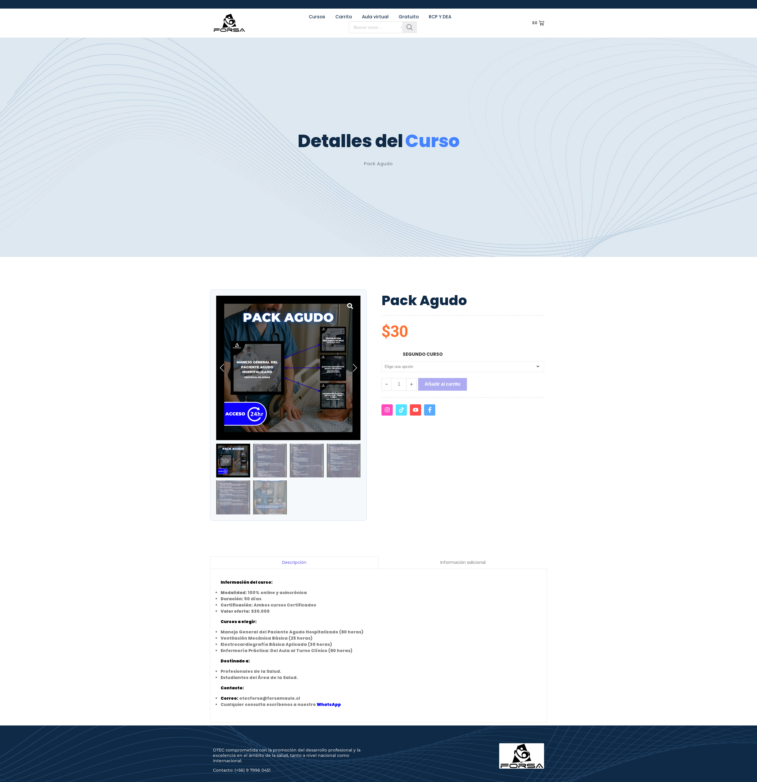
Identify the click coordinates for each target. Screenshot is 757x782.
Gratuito (409, 17)
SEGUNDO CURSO (423, 354)
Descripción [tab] (294, 562)
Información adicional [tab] (463, 562)
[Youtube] (415, 410)
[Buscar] (409, 27)
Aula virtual (375, 17)
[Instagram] (387, 410)
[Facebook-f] (429, 410)
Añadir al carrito (442, 384)
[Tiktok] (401, 410)
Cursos (317, 17)
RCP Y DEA (440, 17)
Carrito (343, 17)
